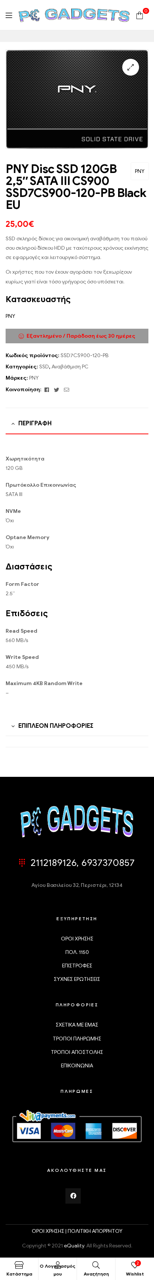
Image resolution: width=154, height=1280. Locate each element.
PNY (140, 171)
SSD (44, 367)
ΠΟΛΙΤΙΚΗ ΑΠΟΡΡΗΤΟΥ (95, 1231)
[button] (130, 67)
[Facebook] (73, 1196)
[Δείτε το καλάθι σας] (139, 14)
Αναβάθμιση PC (70, 367)
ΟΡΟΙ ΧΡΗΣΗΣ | (50, 1231)
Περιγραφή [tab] (35, 423)
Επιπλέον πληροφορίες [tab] (55, 726)
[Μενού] (9, 15)
